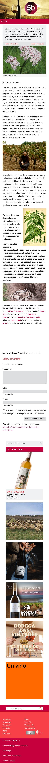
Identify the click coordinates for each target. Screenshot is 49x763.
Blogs (5, 730)
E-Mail (5, 399)
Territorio (6, 727)
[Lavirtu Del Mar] (24, 470)
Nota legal (7, 750)
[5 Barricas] (31, 8)
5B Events (6, 733)
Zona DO (27, 722)
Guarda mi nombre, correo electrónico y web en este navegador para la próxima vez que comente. (24, 412)
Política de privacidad (11, 755)
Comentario (7, 369)
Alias (5, 388)
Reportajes (7, 722)
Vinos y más (29, 725)
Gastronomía (29, 727)
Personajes (7, 725)
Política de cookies (11, 43)
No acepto (40, 43)
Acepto (33, 43)
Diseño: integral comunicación (15, 745)
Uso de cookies (9, 760)
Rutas (26, 719)
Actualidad (7, 719)
